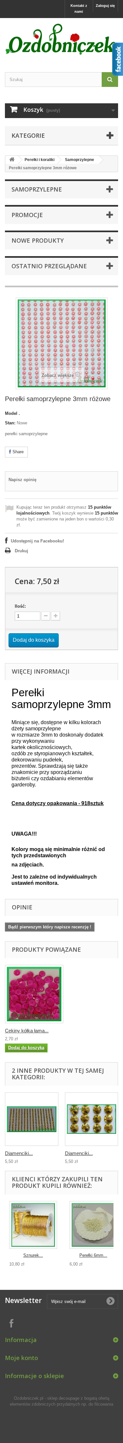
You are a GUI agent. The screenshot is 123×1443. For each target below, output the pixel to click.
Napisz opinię (22, 479)
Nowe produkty (37, 240)
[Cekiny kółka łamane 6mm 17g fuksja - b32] (34, 994)
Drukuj (21, 550)
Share (17, 451)
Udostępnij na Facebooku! (37, 541)
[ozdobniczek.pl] (61, 39)
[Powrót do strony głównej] (12, 160)
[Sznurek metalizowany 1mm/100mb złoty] (33, 1225)
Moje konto (21, 1358)
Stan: (10, 422)
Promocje (27, 215)
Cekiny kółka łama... (27, 1030)
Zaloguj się (105, 6)
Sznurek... (33, 1255)
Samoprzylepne (79, 159)
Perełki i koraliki (39, 159)
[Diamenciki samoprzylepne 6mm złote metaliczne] (91, 1119)
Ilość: (20, 606)
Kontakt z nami (79, 8)
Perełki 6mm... (93, 1255)
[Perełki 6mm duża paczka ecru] (93, 1225)
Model (11, 413)
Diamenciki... (19, 1153)
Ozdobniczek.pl (28, 1398)
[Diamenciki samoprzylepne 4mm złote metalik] (31, 1119)
